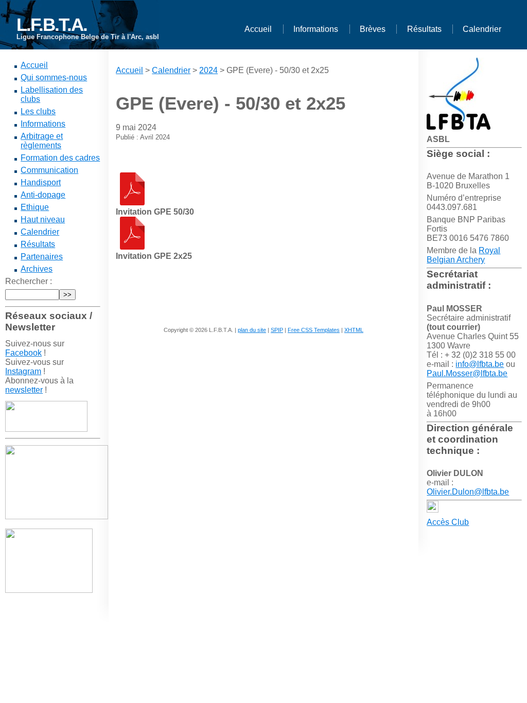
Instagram (23, 371)
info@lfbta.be (479, 364)
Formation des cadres (60, 157)
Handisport (41, 182)
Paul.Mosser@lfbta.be (467, 373)
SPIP (277, 330)
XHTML (353, 330)
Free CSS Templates (314, 330)
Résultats (424, 29)
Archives (36, 269)
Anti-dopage (43, 194)
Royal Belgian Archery (463, 255)
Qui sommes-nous (54, 77)
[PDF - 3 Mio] (132, 202)
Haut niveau (43, 219)
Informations (315, 29)
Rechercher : (28, 281)
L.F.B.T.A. (51, 24)
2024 (208, 70)
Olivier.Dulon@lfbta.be (468, 491)
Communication (49, 170)
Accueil (258, 29)
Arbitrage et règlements (42, 141)
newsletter (24, 389)
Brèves (372, 29)
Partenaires (42, 256)
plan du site (252, 330)
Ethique (35, 207)
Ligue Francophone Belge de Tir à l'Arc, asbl (87, 37)
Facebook (23, 352)
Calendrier (482, 29)
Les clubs (38, 111)
